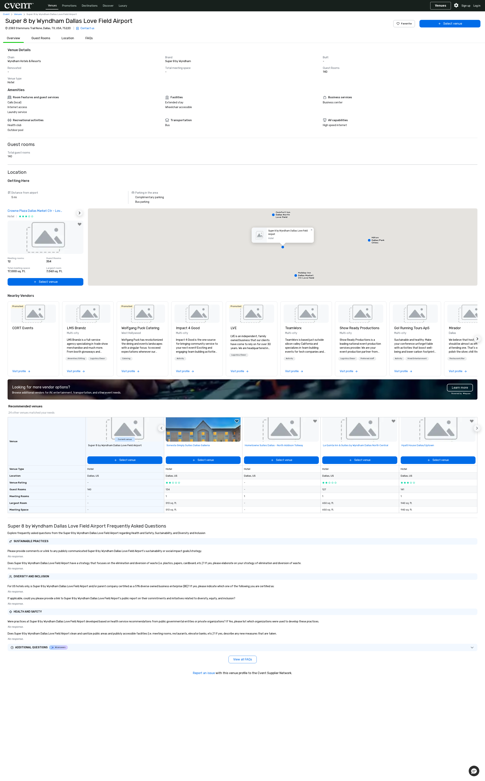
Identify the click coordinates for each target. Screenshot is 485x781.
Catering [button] (126, 358)
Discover (108, 5)
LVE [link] (234, 328)
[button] (282, 247)
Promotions (69, 5)
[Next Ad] (80, 213)
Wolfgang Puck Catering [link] (140, 328)
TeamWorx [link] (293, 328)
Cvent (6, 14)
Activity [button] (180, 358)
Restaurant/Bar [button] (457, 358)
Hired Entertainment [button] (417, 358)
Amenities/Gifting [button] (76, 358)
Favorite (406, 23)
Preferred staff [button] (367, 358)
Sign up (466, 5)
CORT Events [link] (22, 328)
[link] (33, 314)
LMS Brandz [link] (76, 328)
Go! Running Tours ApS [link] (411, 328)
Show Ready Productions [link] (359, 328)
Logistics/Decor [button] (97, 358)
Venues (52, 5)
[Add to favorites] (79, 224)
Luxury (123, 5)
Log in (476, 5)
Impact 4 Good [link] (188, 328)
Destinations (90, 5)
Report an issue (204, 673)
